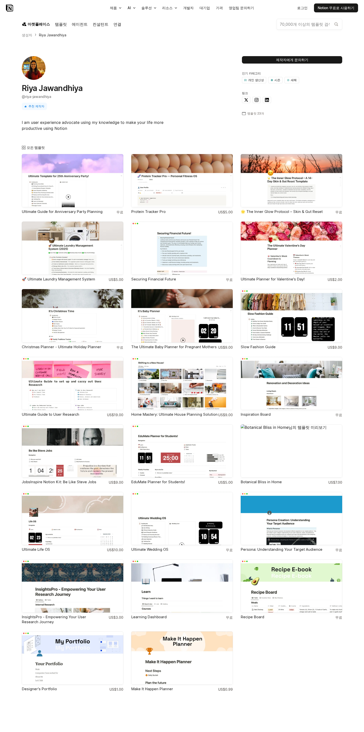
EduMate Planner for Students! (158, 482)
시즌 (277, 80)
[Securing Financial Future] (182, 248)
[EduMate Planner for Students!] (182, 451)
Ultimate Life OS (36, 549)
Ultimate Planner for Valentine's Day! (273, 279)
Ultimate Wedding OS (149, 549)
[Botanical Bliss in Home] (291, 451)
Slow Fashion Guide (258, 346)
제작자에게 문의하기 (292, 60)
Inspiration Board (256, 414)
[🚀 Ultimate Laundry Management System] (72, 248)
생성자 (27, 35)
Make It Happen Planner (152, 688)
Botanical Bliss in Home (261, 482)
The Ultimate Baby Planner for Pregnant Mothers (174, 346)
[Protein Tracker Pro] (182, 180)
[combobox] (309, 24)
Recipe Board (252, 617)
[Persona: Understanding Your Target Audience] (291, 518)
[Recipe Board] (291, 586)
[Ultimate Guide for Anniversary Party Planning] (72, 180)
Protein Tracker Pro (148, 211)
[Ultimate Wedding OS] (182, 518)
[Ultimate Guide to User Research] (72, 383)
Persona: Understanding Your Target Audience (281, 549)
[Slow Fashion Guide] (291, 315)
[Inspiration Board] (291, 383)
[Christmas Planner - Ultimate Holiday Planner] (72, 315)
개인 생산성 (256, 80)
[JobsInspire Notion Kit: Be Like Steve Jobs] (72, 451)
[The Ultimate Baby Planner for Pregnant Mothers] (182, 315)
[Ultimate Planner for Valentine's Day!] (291, 248)
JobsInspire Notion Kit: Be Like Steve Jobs (59, 482)
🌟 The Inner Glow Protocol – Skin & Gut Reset (282, 211)
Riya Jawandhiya (52, 35)
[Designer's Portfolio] (72, 658)
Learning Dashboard (149, 617)
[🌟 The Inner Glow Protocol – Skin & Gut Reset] (291, 180)
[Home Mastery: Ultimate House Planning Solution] (182, 383)
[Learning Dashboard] (182, 586)
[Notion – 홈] (10, 8)
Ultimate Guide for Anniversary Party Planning (62, 211)
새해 (294, 80)
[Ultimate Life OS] (72, 518)
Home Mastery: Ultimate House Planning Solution (174, 414)
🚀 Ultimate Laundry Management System (58, 279)
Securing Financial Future (153, 279)
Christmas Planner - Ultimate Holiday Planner (61, 346)
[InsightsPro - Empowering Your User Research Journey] (72, 586)
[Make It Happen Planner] (182, 658)
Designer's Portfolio (39, 688)
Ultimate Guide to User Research (50, 414)
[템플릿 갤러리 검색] (336, 24)
